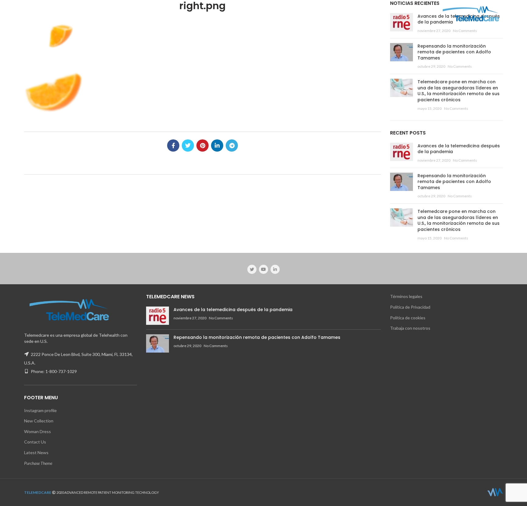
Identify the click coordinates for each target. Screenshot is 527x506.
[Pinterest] (202, 145)
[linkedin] (217, 145)
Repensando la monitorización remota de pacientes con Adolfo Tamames (454, 52)
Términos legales (406, 296)
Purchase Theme (38, 463)
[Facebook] (173, 145)
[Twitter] (188, 145)
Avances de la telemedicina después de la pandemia (459, 149)
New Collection (38, 420)
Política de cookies (407, 317)
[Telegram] (232, 145)
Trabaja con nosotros (410, 328)
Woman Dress (37, 431)
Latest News (36, 452)
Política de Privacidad (410, 307)
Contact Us (35, 441)
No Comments (465, 30)
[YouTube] (263, 269)
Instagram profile (40, 410)
